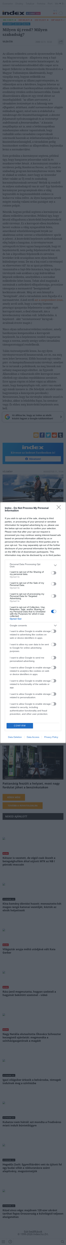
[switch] (53, 572)
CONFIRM (20, 725)
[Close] (60, 508)
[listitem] (33, 565)
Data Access (33, 737)
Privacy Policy (51, 737)
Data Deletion (15, 737)
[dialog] (33, 622)
